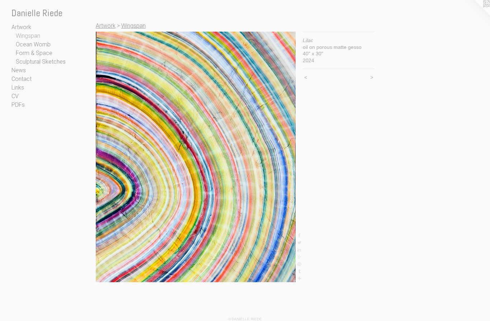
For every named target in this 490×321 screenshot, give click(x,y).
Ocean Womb (33, 44)
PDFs (18, 104)
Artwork (21, 27)
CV (15, 96)
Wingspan (28, 35)
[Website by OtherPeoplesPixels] (475, 14)
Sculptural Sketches (41, 61)
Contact (21, 78)
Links (17, 87)
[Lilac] (196, 157)
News (18, 70)
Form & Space (34, 53)
